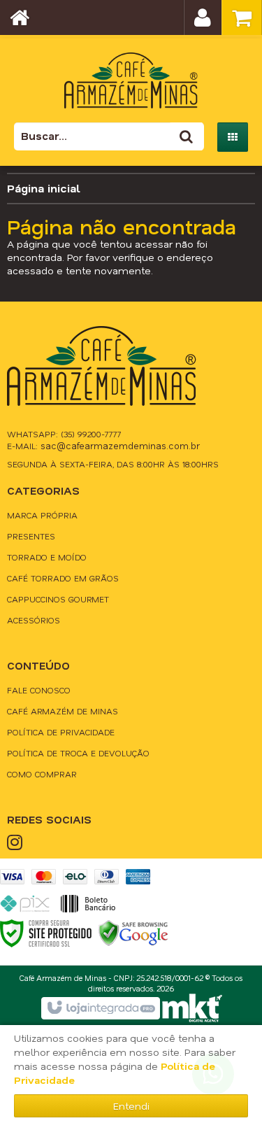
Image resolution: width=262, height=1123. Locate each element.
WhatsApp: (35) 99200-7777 (64, 433)
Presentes (31, 536)
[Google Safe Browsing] (133, 932)
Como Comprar (42, 773)
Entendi (131, 1106)
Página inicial (43, 188)
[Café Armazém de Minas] (131, 73)
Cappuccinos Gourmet (58, 599)
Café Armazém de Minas (62, 710)
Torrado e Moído (47, 557)
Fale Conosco (39, 689)
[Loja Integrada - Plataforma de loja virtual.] (100, 1008)
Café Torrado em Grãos (63, 578)
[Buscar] (186, 136)
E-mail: (103, 445)
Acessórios (33, 620)
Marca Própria (42, 515)
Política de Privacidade (61, 731)
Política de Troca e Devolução (78, 752)
